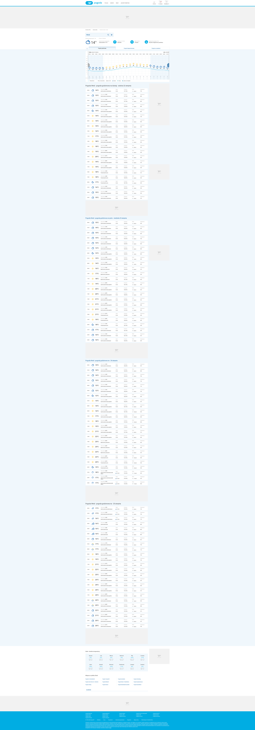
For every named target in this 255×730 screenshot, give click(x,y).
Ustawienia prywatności (119, 719)
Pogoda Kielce (88, 714)
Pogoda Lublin (122, 714)
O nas (104, 719)
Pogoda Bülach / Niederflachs (123, 681)
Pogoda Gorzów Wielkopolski (141, 713)
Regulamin (129, 719)
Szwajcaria (95, 29)
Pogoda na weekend (156, 48)
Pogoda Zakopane (105, 717)
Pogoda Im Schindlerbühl (90, 679)
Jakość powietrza (125, 3)
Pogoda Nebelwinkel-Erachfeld (123, 684)
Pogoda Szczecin (139, 716)
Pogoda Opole (88, 716)
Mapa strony (136, 719)
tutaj (110, 727)
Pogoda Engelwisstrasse (138, 681)
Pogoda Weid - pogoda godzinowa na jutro (99, 218)
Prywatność (110, 719)
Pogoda (98, 3)
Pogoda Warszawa (156, 716)
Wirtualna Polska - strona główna (89, 3)
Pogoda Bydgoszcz (105, 713)
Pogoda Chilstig (88, 684)
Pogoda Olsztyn (156, 714)
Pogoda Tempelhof (106, 679)
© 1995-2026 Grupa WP (89, 719)
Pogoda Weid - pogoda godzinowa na (97, 360)
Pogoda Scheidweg (137, 679)
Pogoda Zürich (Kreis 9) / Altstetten (91, 681)
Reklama (98, 719)
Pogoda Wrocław (88, 717)
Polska (106, 3)
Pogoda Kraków (105, 714)
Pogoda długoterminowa (129, 48)
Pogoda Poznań (105, 716)
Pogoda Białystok (88, 713)
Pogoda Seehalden (121, 679)
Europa (112, 3)
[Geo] (111, 35)
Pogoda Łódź (138, 714)
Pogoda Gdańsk (122, 713)
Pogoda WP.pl (88, 29)
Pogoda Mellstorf (105, 681)
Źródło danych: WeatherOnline (147, 719)
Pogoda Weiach (105, 684)
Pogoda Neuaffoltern (137, 684)
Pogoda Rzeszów (122, 716)
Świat (117, 3)
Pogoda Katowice (156, 713)
